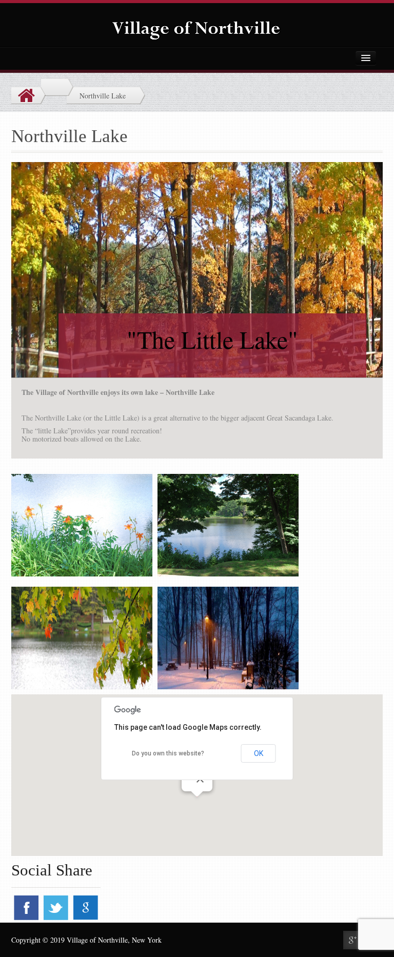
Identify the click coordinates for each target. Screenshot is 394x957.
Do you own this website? (168, 753)
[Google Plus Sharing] (352, 940)
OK (258, 753)
